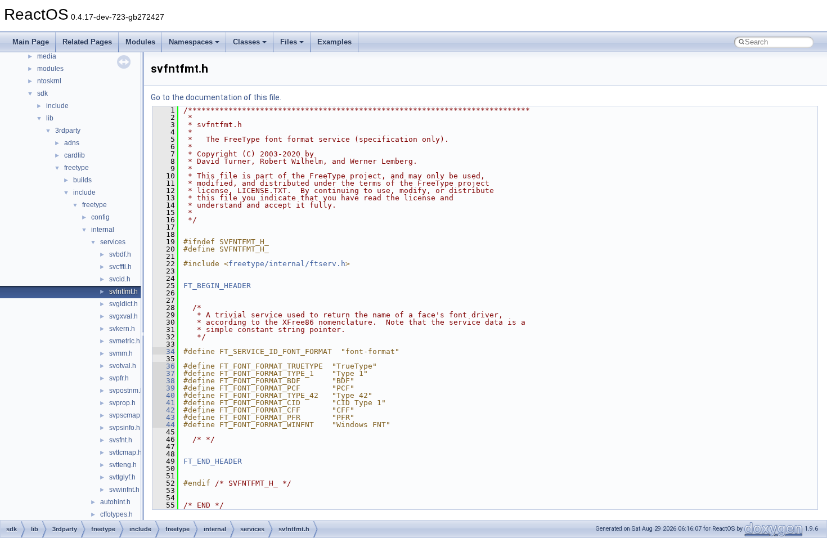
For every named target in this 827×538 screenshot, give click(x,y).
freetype (76, 168)
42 (163, 410)
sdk (42, 93)
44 (163, 424)
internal (102, 230)
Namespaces (191, 42)
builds (82, 180)
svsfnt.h (120, 440)
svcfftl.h (120, 267)
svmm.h (121, 353)
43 (163, 417)
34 (163, 351)
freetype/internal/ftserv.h (286, 263)
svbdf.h (120, 254)
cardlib (74, 155)
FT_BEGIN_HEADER (217, 285)
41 (163, 402)
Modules (140, 42)
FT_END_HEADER (212, 461)
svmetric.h (124, 341)
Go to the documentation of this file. (216, 97)
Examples (334, 42)
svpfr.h (119, 378)
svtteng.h (123, 465)
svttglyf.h (122, 477)
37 (163, 373)
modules (50, 69)
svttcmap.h (125, 452)
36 (163, 366)
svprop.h (122, 403)
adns (71, 143)
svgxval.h (123, 316)
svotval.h (122, 366)
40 (163, 395)
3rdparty (67, 130)
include (57, 106)
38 (163, 380)
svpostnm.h (126, 390)
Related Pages (87, 42)
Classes (246, 42)
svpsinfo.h (124, 428)
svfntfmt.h (123, 291)
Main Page (30, 42)
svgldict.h (123, 304)
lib (49, 118)
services (112, 242)
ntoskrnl (49, 81)
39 (163, 388)
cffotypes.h (116, 514)
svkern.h (122, 329)
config (100, 217)
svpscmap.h (127, 415)
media (46, 56)
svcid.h (120, 279)
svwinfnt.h (124, 490)
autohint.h (115, 502)
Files (288, 42)
